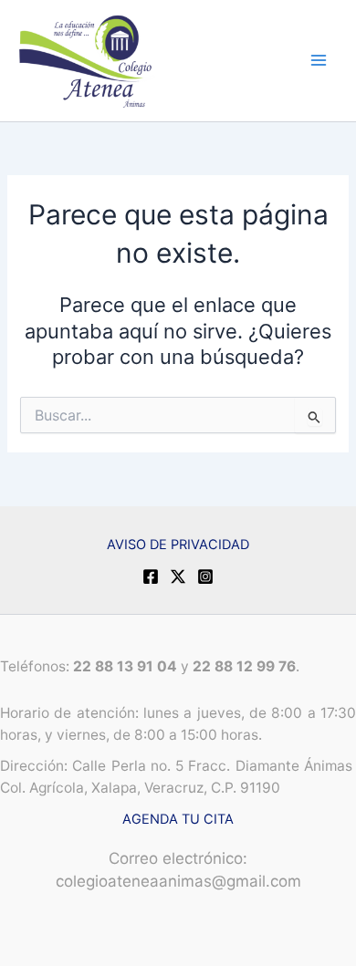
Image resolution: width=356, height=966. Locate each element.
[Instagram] (205, 576)
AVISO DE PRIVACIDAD (178, 544)
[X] (178, 576)
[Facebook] (150, 576)
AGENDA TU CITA (178, 819)
